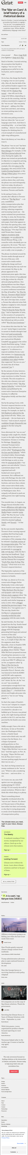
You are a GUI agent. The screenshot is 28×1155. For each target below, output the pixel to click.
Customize (13, 1152)
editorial (11, 153)
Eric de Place (4, 34)
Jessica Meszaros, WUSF (7, 954)
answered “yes (7, 367)
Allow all (14, 1147)
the (11, 552)
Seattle (4, 522)
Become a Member (5, 1124)
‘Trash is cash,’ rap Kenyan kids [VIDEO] (11, 897)
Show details (20, 1143)
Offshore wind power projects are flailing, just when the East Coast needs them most (13, 936)
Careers (3, 1106)
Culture (12, 902)
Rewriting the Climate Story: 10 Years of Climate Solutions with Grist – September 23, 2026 (12, 1017)
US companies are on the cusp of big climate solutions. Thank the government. (13, 1004)
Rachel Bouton (4, 1021)
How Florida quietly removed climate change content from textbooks (12, 949)
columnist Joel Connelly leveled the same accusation (11, 615)
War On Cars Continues (15, 323)
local (15, 632)
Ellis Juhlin (4, 965)
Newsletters (4, 1120)
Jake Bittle (6, 1010)
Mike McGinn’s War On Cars (12, 590)
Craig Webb (23, 55)
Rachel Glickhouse (5, 1035)
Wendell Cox (15, 442)
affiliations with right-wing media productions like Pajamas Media (13, 509)
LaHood (18, 520)
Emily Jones (4, 977)
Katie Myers (4, 1047)
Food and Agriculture (6, 1091)
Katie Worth (17, 954)
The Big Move (15, 199)
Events (3, 1122)
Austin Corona (7, 942)
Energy (3, 1081)
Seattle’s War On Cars (14, 637)
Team (2, 1102)
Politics (3, 1083)
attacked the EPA (14, 463)
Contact (3, 1104)
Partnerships (4, 1109)
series (21, 512)
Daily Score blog (18, 58)
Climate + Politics (23, 41)
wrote (6, 754)
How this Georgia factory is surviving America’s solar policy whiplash (13, 972)
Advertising (4, 1126)
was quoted (13, 342)
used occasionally (15, 334)
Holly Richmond (5, 902)
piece (9, 174)
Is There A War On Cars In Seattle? (11, 665)
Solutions (3, 1085)
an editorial (17, 237)
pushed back (6, 678)
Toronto (13, 522)
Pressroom (4, 1111)
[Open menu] (25, 2)
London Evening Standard (11, 171)
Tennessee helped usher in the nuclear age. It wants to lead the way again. (12, 1042)
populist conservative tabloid (13, 219)
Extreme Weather (5, 1089)
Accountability (4, 1087)
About (2, 1100)
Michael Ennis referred (12, 747)
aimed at (5, 207)
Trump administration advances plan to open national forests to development (13, 961)
